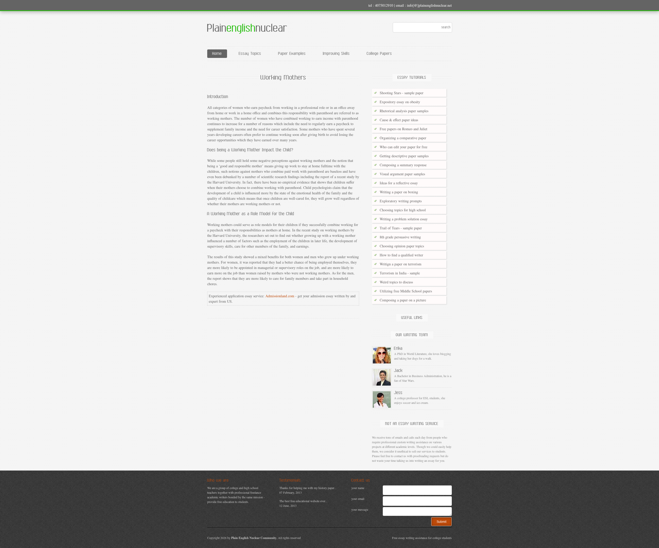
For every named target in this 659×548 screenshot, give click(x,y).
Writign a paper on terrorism (400, 264)
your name (357, 488)
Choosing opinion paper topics (402, 245)
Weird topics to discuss (396, 282)
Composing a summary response (403, 164)
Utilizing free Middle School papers (406, 291)
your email (357, 499)
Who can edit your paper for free (403, 146)
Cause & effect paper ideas (399, 119)
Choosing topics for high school (403, 209)
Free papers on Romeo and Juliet (403, 128)
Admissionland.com (279, 295)
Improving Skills (336, 54)
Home (217, 54)
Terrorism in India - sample (400, 273)
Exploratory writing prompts (401, 200)
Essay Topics (250, 54)
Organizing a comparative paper (403, 137)
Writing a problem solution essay (404, 218)
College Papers (379, 54)
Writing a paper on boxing (399, 191)
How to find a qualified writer (401, 255)
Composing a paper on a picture (403, 300)
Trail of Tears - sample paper (401, 227)
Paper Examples (292, 54)
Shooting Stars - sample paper (401, 92)
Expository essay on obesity (400, 101)
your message (359, 509)
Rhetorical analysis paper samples (404, 110)
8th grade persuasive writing (400, 236)
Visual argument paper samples (402, 173)
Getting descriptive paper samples (404, 155)
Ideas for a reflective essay (399, 182)
